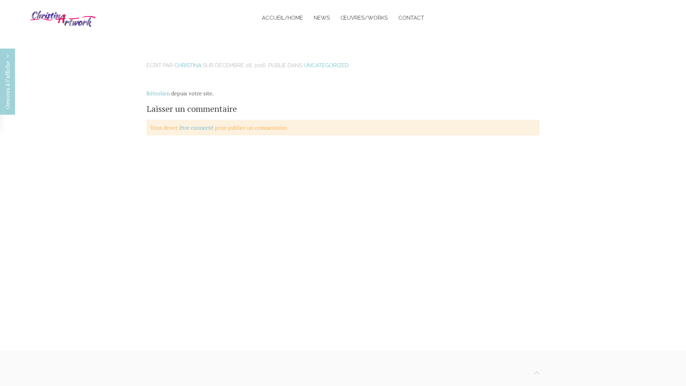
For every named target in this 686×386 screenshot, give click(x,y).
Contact (411, 18)
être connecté (196, 127)
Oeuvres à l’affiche (7, 84)
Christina (188, 65)
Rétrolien (158, 93)
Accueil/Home (282, 18)
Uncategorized (326, 65)
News (322, 18)
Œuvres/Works (364, 18)
